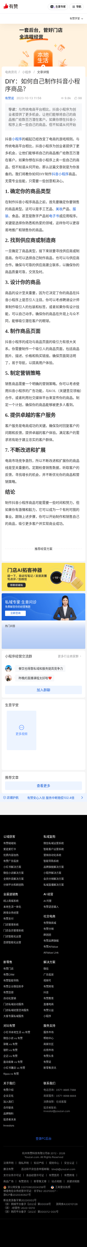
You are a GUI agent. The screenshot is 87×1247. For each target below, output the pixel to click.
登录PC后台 (44, 1138)
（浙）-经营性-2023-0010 (19, 1207)
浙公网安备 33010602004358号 (27, 1187)
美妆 (59, 209)
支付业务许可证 (12, 1175)
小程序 (26, 72)
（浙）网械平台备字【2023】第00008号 (27, 1204)
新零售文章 (40, 1181)
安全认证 (69, 1163)
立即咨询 (15, 613)
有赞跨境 (69, 1175)
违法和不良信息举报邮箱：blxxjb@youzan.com (48, 1169)
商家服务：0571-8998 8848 (60, 1095)
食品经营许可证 (35, 1175)
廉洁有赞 (8, 1169)
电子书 (54, 216)
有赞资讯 (24, 1181)
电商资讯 (11, 72)
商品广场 (8, 1181)
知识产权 (39, 1163)
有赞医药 (54, 1175)
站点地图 (57, 1181)
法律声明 (8, 1163)
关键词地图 (73, 1181)
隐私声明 (24, 1163)
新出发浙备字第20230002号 (20, 1200)
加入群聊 (43, 690)
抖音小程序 (60, 174)
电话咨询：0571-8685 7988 (60, 1089)
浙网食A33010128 (66, 1204)
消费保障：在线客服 (55, 1101)
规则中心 (54, 1163)
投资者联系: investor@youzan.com (57, 1109)
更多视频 (21, 733)
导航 (78, 6)
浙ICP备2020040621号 (17, 1194)
